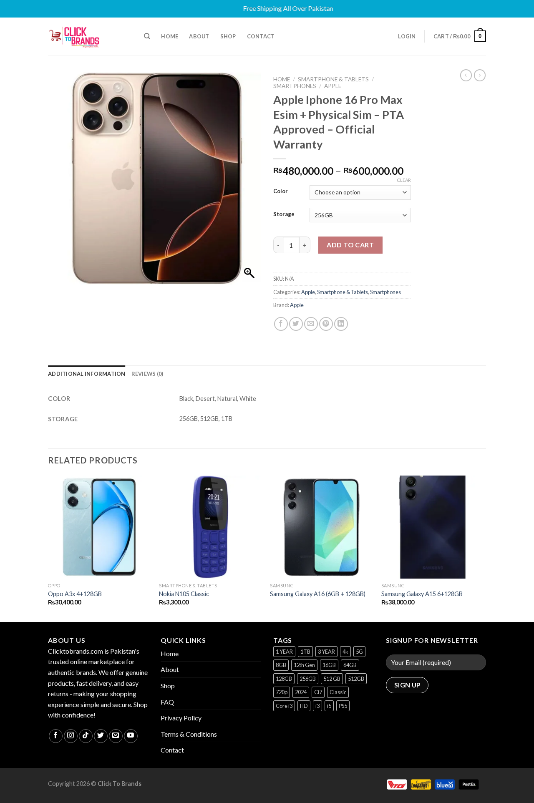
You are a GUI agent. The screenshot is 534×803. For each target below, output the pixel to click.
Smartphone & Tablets (333, 79)
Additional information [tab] (87, 373)
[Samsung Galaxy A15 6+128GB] (432, 527)
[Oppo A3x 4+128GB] (99, 527)
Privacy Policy (181, 718)
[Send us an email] (116, 736)
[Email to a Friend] (311, 324)
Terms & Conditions (189, 734)
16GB (329, 665)
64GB (350, 665)
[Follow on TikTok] (86, 736)
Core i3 (284, 705)
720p (281, 692)
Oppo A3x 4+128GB (75, 593)
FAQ (167, 702)
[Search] (147, 36)
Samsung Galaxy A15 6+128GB (422, 593)
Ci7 (318, 692)
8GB (281, 665)
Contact (261, 36)
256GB (308, 678)
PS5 (343, 705)
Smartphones (294, 86)
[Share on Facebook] (281, 324)
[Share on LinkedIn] (341, 324)
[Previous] (48, 548)
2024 (301, 692)
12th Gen (304, 665)
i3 (317, 705)
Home (169, 36)
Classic (338, 692)
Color (280, 191)
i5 (329, 705)
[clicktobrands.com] (89, 36)
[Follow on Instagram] (71, 736)
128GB (284, 678)
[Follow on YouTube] (131, 736)
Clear (404, 180)
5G (359, 651)
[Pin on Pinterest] (326, 324)
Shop (228, 36)
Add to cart (350, 245)
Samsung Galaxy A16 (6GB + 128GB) (317, 593)
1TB (305, 651)
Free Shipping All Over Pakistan (264, 8)
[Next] (483, 548)
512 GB (331, 678)
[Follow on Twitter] (101, 736)
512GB (356, 678)
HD (304, 705)
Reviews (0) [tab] (147, 373)
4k (345, 651)
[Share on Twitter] (296, 324)
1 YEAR (284, 651)
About (199, 36)
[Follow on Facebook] (56, 736)
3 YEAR (326, 651)
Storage (284, 214)
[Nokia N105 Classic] (210, 527)
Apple (332, 86)
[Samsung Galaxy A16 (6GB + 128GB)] (321, 527)
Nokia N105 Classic (184, 593)
